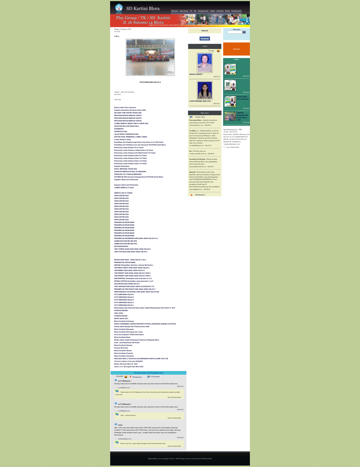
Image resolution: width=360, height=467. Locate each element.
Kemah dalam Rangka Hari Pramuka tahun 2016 (131, 326)
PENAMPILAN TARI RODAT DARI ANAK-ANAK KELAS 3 (134, 289)
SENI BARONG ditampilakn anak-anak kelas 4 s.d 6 (133, 278)
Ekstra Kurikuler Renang (123, 345)
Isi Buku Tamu (200, 117)
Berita (227, 11)
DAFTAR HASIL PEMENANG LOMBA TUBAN (130, 137)
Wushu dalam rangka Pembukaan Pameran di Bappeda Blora (136, 340)
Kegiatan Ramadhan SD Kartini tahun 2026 (130, 110)
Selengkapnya (137, 377)
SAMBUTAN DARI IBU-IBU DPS (125, 241)
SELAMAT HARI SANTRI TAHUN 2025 (127, 113)
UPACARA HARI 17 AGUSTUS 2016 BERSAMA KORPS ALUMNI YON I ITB (141, 358)
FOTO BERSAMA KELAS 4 (124, 300)
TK (191, 11)
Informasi (220, 11)
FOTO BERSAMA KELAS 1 (124, 305)
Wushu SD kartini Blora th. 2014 (126, 364)
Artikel (212, 11)
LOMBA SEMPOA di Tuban (124, 187)
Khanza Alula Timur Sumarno (125, 107)
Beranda (174, 11)
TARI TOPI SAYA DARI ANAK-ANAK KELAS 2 (130, 252)
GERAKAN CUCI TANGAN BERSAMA (127, 174)
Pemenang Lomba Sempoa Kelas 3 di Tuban (130, 158)
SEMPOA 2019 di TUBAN (123, 193)
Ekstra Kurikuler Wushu (123, 350)
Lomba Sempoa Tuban (122, 139)
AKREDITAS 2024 (120, 131)
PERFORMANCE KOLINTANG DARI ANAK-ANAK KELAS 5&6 (136, 292)
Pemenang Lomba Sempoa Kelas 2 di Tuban (130, 161)
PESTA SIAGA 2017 (121, 318)
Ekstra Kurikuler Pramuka (123, 353)
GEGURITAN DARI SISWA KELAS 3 (127, 284)
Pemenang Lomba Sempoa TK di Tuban (129, 147)
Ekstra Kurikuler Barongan (124, 329)
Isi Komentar (155, 376)
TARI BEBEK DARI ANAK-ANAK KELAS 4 (129, 270)
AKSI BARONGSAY (121, 246)
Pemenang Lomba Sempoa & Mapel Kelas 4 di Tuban (133, 150)
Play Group (184, 11)
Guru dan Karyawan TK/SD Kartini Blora (129, 334)
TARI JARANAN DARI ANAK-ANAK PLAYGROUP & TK (134, 286)
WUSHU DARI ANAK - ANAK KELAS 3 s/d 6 (130, 260)
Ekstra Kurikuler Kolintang (124, 321)
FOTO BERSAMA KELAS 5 (124, 297)
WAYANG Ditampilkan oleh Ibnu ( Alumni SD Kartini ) (133, 265)
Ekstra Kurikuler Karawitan (124, 356)
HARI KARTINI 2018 (121, 195)
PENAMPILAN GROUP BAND (124, 262)
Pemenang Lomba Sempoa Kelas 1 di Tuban (130, 163)
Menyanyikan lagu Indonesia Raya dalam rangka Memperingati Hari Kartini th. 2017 (144, 308)
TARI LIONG (118, 313)
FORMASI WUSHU (121, 316)
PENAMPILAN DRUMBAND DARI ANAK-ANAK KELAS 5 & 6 (136, 238)
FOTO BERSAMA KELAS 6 (124, 294)
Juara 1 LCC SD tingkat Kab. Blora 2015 (128, 366)
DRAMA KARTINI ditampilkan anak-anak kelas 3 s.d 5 (133, 281)
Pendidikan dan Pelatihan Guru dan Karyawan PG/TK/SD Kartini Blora (140, 145)
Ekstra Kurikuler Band (122, 337)
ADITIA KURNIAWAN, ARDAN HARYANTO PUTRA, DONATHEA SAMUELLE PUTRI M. (145, 324)
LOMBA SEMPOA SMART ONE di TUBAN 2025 (131, 123)
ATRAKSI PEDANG (121, 310)
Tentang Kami (203, 11)
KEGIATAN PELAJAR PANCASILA (126, 126)
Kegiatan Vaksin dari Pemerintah (126, 179)
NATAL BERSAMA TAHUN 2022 (125, 169)
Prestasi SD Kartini (121, 348)
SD (195, 11)
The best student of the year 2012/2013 (128, 361)
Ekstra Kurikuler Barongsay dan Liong (128, 332)
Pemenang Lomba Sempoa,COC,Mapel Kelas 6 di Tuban (135, 153)
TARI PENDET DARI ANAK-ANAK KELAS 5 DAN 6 (132, 273)
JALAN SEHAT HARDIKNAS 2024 (126, 134)
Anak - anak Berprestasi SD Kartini (127, 342)
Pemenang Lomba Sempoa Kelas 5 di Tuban (130, 155)
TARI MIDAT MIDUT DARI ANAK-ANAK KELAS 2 (131, 268)
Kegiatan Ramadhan (121, 166)
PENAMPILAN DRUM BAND (124, 222)
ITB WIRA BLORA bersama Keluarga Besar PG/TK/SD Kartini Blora (138, 177)
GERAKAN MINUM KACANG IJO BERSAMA (130, 171)
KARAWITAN (118, 129)
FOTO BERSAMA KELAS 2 (124, 302)
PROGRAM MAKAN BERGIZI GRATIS (127, 115)
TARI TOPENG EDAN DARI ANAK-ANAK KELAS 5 (132, 249)
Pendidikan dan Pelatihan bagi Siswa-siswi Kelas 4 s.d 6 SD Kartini (138, 142)
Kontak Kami (236, 11)
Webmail (205, 30)
